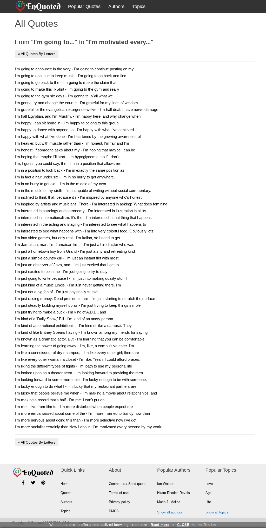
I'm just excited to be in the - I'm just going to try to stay (61, 271)
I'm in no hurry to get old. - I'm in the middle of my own (60, 184)
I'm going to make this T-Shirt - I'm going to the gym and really (67, 89)
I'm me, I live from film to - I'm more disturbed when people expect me (74, 406)
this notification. (197, 525)
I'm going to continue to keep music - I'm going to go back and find (70, 75)
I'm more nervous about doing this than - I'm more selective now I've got (75, 420)
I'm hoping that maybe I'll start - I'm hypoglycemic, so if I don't (67, 157)
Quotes (66, 493)
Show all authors (169, 512)
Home (65, 484)
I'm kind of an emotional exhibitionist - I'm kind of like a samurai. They (73, 325)
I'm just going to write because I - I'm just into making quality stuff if (71, 278)
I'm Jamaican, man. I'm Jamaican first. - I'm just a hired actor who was (74, 244)
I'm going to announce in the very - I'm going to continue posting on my (74, 69)
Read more (160, 525)
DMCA (114, 511)
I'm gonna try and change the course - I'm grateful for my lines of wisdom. (77, 103)
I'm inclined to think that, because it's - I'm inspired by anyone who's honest (78, 197)
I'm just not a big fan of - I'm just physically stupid (56, 292)
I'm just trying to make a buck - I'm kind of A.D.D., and (60, 312)
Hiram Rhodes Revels (173, 493)
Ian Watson (165, 484)
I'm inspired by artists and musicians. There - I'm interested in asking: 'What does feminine (91, 204)
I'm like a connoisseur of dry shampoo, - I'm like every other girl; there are (77, 352)
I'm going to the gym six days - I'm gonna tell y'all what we (64, 96)
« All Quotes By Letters (36, 54)
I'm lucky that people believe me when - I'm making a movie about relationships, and (86, 393)
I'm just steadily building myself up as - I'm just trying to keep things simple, (78, 305)
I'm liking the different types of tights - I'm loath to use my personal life (73, 366)
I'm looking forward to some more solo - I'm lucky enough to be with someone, (81, 379)
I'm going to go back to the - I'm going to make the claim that (65, 82)
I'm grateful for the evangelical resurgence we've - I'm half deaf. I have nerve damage (86, 109)
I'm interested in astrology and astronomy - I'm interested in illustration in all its (80, 211)
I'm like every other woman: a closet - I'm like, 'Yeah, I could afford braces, (77, 359)
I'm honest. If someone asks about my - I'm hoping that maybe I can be (75, 150)
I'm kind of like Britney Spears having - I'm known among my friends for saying (81, 332)
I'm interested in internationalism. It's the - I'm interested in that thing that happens (83, 217)
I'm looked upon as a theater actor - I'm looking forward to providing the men (79, 373)
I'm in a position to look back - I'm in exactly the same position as (69, 170)
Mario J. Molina (168, 502)
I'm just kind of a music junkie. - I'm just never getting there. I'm (68, 285)
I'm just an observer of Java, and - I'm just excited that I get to (67, 265)
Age (208, 493)
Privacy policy (119, 502)
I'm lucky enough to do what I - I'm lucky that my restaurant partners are (75, 386)
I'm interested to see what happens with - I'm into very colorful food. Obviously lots (84, 231)
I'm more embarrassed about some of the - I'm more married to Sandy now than (82, 413)
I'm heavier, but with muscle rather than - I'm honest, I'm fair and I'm (72, 143)
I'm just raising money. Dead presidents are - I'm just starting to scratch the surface (85, 298)
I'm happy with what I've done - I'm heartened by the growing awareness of (78, 136)
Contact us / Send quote (127, 484)
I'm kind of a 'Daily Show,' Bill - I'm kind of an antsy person (64, 319)
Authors (116, 6)
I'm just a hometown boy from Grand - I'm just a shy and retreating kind (75, 251)
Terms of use (119, 493)
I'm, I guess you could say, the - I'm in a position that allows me (68, 163)
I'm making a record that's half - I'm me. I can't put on (59, 400)
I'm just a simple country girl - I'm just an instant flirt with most (66, 258)
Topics (138, 6)
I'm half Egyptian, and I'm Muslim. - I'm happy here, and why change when (78, 116)
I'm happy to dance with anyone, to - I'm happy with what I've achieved (74, 130)
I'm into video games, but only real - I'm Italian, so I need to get (67, 238)
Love (209, 484)
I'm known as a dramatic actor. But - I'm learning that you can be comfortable (79, 339)
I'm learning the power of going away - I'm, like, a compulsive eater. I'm (74, 346)
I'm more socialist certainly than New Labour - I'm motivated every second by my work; (88, 427)
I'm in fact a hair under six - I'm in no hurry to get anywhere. (65, 177)
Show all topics (216, 512)
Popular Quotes (84, 6)
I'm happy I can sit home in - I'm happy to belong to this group (66, 123)
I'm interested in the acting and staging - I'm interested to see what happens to (80, 224)
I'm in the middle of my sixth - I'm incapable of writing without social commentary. (83, 190)
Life (208, 502)
